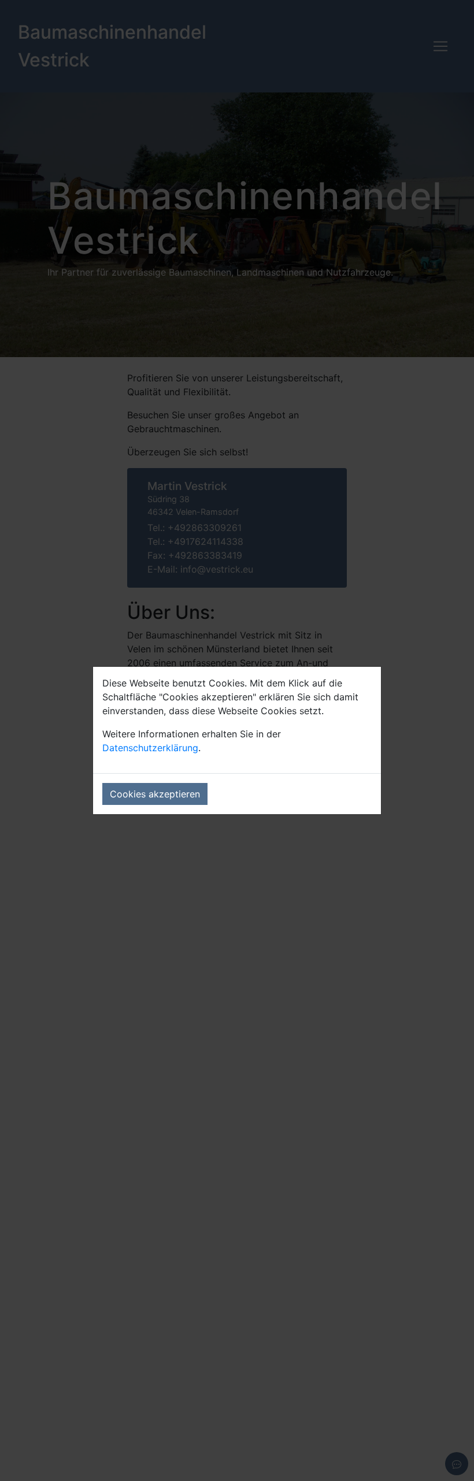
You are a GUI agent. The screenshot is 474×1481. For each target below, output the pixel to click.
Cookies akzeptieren (155, 794)
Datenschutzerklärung (150, 748)
